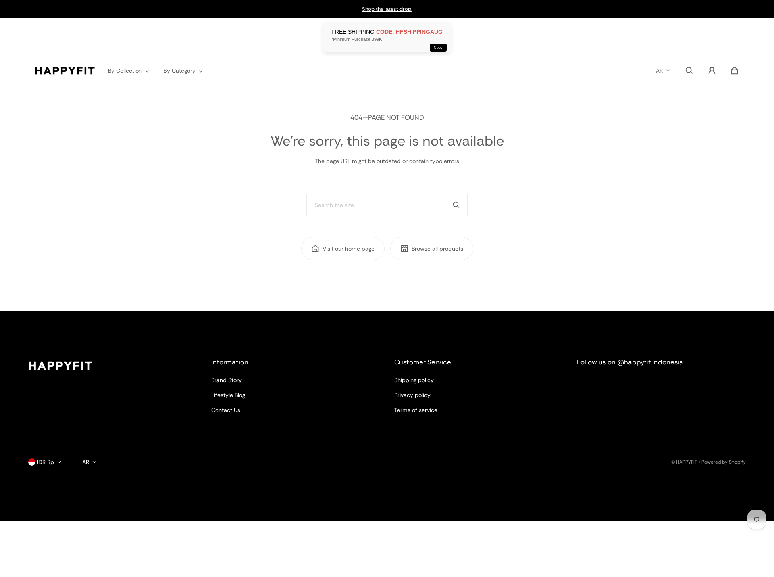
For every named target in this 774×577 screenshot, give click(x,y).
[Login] (712, 70)
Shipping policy (414, 380)
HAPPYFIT (686, 462)
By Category (180, 70)
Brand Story (226, 380)
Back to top (43, 318)
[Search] (456, 205)
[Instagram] (588, 384)
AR (659, 70)
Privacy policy (412, 395)
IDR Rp (45, 462)
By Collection (125, 70)
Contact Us (225, 410)
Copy (438, 48)
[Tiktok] (646, 384)
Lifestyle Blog (228, 395)
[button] (689, 70)
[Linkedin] (617, 384)
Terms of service (415, 410)
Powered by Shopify (723, 462)
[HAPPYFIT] (65, 71)
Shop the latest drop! (387, 9)
